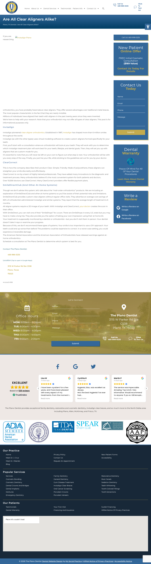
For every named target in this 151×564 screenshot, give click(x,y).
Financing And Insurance (64, 510)
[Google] (75, 367)
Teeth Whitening (108, 485)
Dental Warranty (13, 510)
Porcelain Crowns (61, 492)
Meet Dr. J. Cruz (12, 458)
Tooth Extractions (108, 492)
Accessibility (106, 458)
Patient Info (77, 8)
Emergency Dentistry (15, 495)
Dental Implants (12, 489)
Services (9, 476)
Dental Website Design (52, 561)
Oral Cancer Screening (63, 489)
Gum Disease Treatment (64, 482)
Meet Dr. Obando (13, 461)
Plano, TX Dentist (9, 25)
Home (27, 8)
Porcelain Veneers (61, 495)
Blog (8, 464)
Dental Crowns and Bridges (17, 485)
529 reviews (24, 391)
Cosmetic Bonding (13, 479)
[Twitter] (93, 367)
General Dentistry (61, 479)
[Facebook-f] (58, 367)
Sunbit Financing (108, 507)
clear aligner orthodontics (33, 132)
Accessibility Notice (123, 561)
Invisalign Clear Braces (63, 485)
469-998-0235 (14, 255)
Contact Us (91, 8)
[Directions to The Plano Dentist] (124, 307)
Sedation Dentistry (109, 482)
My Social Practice (74, 561)
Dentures (10, 492)
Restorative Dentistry (110, 476)
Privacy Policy (59, 455)
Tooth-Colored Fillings (110, 489)
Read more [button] (45, 399)
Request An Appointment (64, 461)
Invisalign (67, 132)
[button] (148, 27)
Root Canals (106, 479)
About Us (35, 8)
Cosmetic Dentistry (14, 482)
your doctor (85, 206)
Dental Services (49, 8)
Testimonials (66, 8)
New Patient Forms (109, 455)
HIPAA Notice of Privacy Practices (115, 510)
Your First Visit (60, 507)
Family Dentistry (61, 476)
